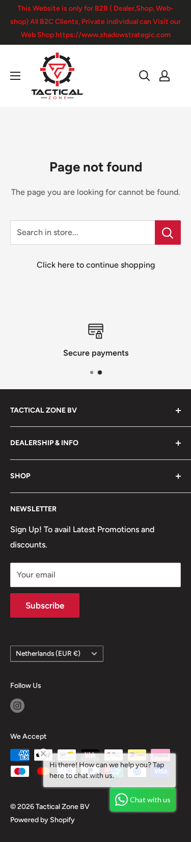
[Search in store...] (168, 232)
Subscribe (44, 605)
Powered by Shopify (42, 820)
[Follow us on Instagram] (17, 706)
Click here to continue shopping (96, 265)
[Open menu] (15, 76)
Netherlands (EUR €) (48, 653)
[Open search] (144, 75)
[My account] (164, 75)
